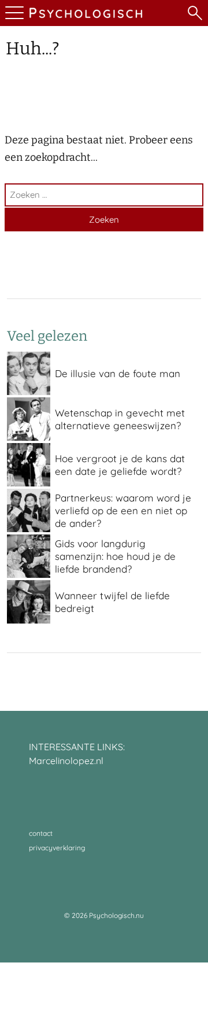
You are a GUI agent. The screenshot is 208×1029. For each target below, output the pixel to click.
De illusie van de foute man (117, 373)
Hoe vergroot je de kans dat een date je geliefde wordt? (120, 464)
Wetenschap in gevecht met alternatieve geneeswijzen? (120, 419)
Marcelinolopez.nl (66, 760)
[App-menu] (13, 13)
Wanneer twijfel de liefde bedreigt (112, 601)
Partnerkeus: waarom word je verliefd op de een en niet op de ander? (123, 510)
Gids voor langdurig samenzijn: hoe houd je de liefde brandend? (115, 556)
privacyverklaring (57, 847)
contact (41, 833)
